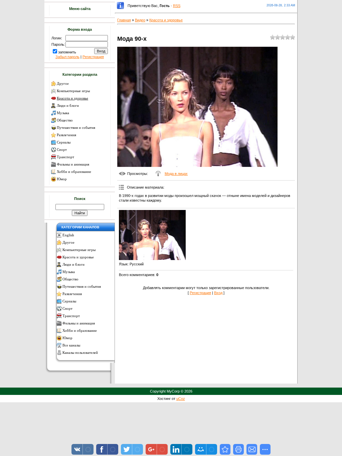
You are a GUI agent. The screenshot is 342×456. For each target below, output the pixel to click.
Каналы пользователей (80, 353)
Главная (124, 20)
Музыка (63, 113)
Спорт (62, 150)
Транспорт (65, 157)
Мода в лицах (176, 174)
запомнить (67, 52)
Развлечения (66, 135)
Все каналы (71, 345)
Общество (65, 120)
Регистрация (93, 57)
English (68, 235)
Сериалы (63, 142)
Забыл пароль (67, 57)
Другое (63, 83)
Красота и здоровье (72, 98)
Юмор (62, 179)
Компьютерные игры (73, 91)
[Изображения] (152, 235)
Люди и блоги (68, 105)
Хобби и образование (74, 172)
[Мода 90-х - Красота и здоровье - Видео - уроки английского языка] (225, 449)
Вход (218, 293)
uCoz (180, 399)
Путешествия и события (76, 128)
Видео (140, 20)
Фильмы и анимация (73, 164)
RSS (176, 6)
